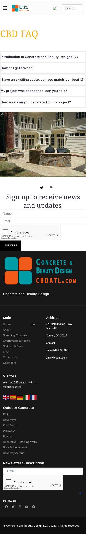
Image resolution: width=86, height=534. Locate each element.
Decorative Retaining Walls (20, 441)
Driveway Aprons (13, 453)
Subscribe (10, 245)
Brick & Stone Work (15, 447)
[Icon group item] (6, 506)
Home (7, 324)
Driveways (9, 419)
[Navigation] (5, 8)
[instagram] (51, 187)
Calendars (9, 362)
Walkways (9, 430)
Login (35, 324)
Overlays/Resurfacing (16, 340)
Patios (7, 414)
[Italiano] (26, 397)
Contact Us (10, 357)
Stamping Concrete (15, 335)
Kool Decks (10, 425)
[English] (6, 397)
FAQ (6, 351)
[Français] (33, 397)
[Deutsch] (20, 397)
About (6, 329)
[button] (56, 8)
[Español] (13, 397)
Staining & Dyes (13, 346)
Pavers (7, 436)
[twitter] (41, 187)
